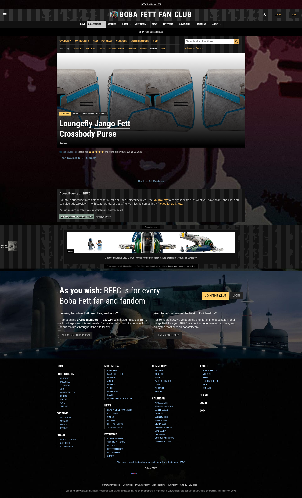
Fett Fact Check (115, 424)
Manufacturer (116, 48)
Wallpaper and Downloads (120, 398)
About (215, 24)
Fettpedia (168, 24)
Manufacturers (67, 392)
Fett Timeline (113, 452)
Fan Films (111, 384)
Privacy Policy (142, 485)
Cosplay (63, 428)
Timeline (131, 48)
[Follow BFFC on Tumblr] (151, 475)
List (163, 48)
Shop (205, 384)
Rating (143, 48)
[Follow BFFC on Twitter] (145, 475)
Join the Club (215, 296)
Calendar (202, 24)
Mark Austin (161, 420)
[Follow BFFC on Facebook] (134, 475)
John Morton (161, 417)
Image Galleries (115, 374)
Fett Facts (112, 445)
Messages (159, 388)
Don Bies (159, 413)
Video (110, 388)
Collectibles (95, 24)
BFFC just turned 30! (151, 4)
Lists (62, 389)
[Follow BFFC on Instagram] (140, 475)
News (154, 24)
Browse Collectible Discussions (76, 216)
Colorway (91, 48)
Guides (110, 417)
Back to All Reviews (151, 181)
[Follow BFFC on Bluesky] (168, 475)
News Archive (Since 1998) (119, 410)
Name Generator (163, 381)
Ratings (63, 396)
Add (155, 41)
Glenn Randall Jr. (163, 427)
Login (278, 14)
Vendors (121, 41)
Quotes (110, 456)
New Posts (65, 443)
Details (63, 424)
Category (78, 48)
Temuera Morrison (164, 406)
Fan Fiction (112, 391)
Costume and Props (164, 438)
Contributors (140, 41)
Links (157, 384)
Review (153, 48)
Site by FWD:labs (188, 485)
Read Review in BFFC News (77, 157)
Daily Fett (112, 370)
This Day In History (116, 442)
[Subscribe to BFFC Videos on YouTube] (156, 475)
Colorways (65, 385)
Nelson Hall (161, 434)
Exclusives (112, 413)
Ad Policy (173, 485)
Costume (112, 24)
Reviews (63, 399)
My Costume (65, 417)
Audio (110, 381)
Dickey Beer (160, 424)
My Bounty (82, 41)
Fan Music (112, 377)
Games (110, 395)
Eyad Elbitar (161, 431)
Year (102, 48)
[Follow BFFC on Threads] (162, 475)
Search (204, 395)
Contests (159, 374)
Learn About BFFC (168, 335)
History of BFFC (210, 381)
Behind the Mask (115, 438)
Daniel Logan (161, 410)
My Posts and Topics (69, 439)
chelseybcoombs (70, 152)
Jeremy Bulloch (163, 441)
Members (159, 377)
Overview (65, 41)
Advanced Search (194, 48)
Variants (64, 421)
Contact (207, 388)
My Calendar (161, 403)
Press (205, 377)
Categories (65, 382)
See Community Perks (76, 335)
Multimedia (140, 24)
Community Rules (111, 485)
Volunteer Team (210, 370)
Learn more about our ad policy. (181, 266)
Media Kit (207, 374)
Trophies (159, 391)
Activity (159, 370)
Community (185, 24)
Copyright (127, 485)
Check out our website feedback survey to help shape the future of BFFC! (151, 462)
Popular (107, 41)
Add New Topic (103, 216)
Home (82, 24)
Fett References (115, 449)
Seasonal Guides (115, 427)
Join (294, 14)
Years (62, 403)
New (95, 41)
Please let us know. (170, 203)
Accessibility (158, 485)
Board (125, 24)
